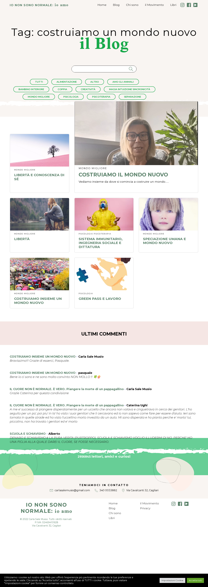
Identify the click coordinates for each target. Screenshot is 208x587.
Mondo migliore (39, 96)
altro (94, 81)
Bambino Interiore (31, 89)
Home (102, 4)
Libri (173, 4)
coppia (62, 89)
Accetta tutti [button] (195, 580)
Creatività (88, 89)
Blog (116, 4)
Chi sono (132, 4)
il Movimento (154, 4)
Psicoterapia (101, 96)
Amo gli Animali (123, 81)
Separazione (132, 96)
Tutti (39, 81)
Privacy (145, 508)
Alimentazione (67, 81)
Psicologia (70, 96)
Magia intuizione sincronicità (129, 89)
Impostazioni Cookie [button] (172, 580)
